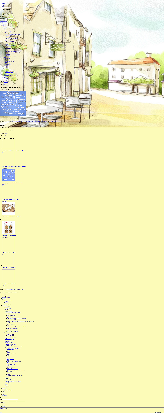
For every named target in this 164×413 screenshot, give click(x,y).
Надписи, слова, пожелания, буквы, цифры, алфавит (28, 121)
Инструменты (6, 29)
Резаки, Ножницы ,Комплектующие (10, 36)
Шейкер (8, 362)
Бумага (5, 332)
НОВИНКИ (4, 25)
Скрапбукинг (38, 121)
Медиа (5, 57)
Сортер (6, 301)
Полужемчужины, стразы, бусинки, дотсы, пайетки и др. (13, 53)
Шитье (3, 81)
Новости (3, 406)
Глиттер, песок (7, 58)
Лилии (8, 351)
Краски (6, 378)
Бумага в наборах (8, 40)
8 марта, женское (9, 327)
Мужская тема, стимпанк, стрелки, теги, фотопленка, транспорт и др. (17, 326)
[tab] (83, 123)
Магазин (3, 3)
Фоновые (8, 323)
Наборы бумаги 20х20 (10, 42)
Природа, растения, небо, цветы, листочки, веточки (14, 375)
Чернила (6, 70)
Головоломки (7, 300)
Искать (1, 19)
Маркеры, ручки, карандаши (8, 39)
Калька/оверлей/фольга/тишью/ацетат (10, 45)
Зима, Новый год (9, 320)
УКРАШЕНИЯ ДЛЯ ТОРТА (6, 297)
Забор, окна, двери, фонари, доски (12, 319)
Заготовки (6, 44)
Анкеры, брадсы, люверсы (9, 342)
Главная (1, 20)
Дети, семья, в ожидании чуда (16, 121)
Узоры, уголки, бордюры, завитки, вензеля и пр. (14, 373)
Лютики (8, 352)
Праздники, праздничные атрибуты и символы (14, 361)
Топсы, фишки (7, 55)
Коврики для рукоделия (8, 33)
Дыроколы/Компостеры (8, 310)
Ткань (5, 383)
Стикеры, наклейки (8, 49)
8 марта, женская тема (10, 359)
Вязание (3, 393)
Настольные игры (6, 302)
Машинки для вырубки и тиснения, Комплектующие (13, 34)
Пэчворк (3, 76)
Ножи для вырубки (8, 35)
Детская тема (7, 135)
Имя (1, 399)
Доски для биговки (8, 31)
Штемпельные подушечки (9, 72)
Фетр (6, 66)
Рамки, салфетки (9, 371)
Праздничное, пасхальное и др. (11, 313)
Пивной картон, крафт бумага (9, 46)
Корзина (3, 5)
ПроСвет (6, 133)
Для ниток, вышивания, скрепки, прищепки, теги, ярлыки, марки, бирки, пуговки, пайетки (20, 321)
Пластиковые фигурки (8, 345)
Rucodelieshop (4, 84)
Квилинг (3, 391)
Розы (8, 354)
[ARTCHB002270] (13, 115)
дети (49, 121)
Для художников (4, 80)
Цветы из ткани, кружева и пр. (11, 357)
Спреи (6, 62)
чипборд (55, 121)
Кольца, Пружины (8, 64)
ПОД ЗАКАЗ (6, 78)
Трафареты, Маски (8, 37)
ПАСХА (8, 360)
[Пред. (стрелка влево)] (0, 412)
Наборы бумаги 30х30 (10, 335)
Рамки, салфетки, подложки (11, 315)
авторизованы (8, 292)
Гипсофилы (9, 350)
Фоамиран (6, 68)
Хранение (5, 28)
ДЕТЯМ (3, 299)
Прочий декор (7, 54)
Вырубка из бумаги (8, 48)
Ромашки (8, 355)
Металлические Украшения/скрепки (10, 52)
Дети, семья (9, 316)
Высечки (6, 50)
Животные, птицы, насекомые (11, 317)
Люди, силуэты (9, 368)
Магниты (6, 65)
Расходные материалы (7, 380)
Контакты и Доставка (5, 4)
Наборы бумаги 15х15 (10, 41)
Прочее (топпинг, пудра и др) (9, 61)
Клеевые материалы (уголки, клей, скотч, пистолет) (13, 63)
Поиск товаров (2, 18)
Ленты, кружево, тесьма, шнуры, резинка (11, 51)
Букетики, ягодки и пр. (10, 349)
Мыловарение (4, 77)
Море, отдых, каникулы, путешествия (12, 328)
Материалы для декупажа (7, 75)
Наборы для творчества (7, 27)
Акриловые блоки (8, 30)
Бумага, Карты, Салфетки (7, 73)
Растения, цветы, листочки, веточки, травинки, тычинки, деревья (16, 318)
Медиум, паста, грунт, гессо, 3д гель (10, 60)
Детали (3, 123)
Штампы (6, 71)
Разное (8, 325)
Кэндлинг (3, 394)
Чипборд (6, 56)
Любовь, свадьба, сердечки (11, 324)
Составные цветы (9, 322)
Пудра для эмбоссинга (8, 386)
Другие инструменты (8, 32)
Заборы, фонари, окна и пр (11, 364)
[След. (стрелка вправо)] (1, 412)
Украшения (5, 47)
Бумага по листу (7, 43)
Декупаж (3, 388)
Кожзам (6, 67)
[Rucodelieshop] (5, 17)
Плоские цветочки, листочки (11, 353)
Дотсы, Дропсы (7, 59)
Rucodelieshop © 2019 (3, 408)
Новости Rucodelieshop (3, 294)
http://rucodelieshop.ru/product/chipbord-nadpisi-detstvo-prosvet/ (15, 289)
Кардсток (6, 338)
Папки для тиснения (8, 329)
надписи (52, 121)
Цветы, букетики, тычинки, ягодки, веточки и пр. (12, 348)
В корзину (5, 151)
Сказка (8, 372)
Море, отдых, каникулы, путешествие (12, 369)
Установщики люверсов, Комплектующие (11, 38)
